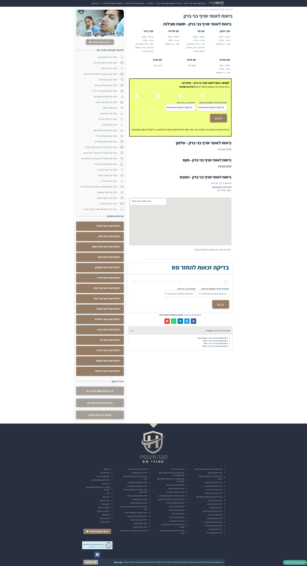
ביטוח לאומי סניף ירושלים (107, 319)
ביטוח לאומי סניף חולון (109, 236)
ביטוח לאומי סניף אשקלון (107, 267)
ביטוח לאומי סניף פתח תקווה (106, 246)
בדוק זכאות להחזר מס (197, 3)
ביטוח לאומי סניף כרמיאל (107, 371)
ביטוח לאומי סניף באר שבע (106, 288)
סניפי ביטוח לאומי (217, 9)
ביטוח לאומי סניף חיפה (109, 257)
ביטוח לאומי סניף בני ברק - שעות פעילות (213, 338)
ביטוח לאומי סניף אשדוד (108, 225)
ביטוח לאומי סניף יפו (110, 340)
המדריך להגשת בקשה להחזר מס (169, 3)
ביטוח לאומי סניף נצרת (108, 329)
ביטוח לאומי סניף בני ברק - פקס (216, 343)
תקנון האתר (118, 562)
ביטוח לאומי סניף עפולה (108, 308)
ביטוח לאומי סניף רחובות (108, 360)
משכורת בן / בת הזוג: (185, 102)
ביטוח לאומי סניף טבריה (108, 350)
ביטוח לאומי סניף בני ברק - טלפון (215, 341)
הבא (218, 118)
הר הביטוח (95, 3)
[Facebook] (97, 555)
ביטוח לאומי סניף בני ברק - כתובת (215, 346)
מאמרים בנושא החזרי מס (112, 3)
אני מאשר (90, 562)
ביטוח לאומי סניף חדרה (108, 277)
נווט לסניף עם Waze (221, 186)
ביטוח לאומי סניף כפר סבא (107, 298)
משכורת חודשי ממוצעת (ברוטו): (213, 102)
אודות (185, 3)
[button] (193, 321)
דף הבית (229, 9)
